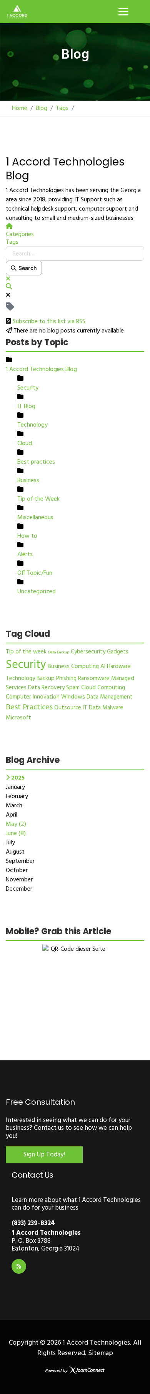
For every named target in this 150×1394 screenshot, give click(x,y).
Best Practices (29, 707)
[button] (75, 287)
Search (26, 268)
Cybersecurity (88, 651)
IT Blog (26, 407)
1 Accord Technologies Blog (41, 370)
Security (27, 388)
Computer (18, 697)
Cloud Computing (103, 687)
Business (28, 481)
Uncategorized (36, 592)
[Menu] (123, 11)
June (16, 834)
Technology (32, 425)
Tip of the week (26, 651)
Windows (73, 697)
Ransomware (94, 678)
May (16, 824)
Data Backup (58, 652)
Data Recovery (46, 687)
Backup (46, 678)
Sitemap (100, 1353)
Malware (112, 707)
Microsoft (18, 717)
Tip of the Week (38, 499)
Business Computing (73, 666)
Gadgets (117, 651)
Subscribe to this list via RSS (49, 322)
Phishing (66, 678)
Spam (73, 687)
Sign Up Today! (44, 1154)
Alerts (25, 555)
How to (27, 536)
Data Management (110, 697)
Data (95, 707)
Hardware (119, 666)
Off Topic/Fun (34, 573)
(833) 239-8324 (33, 1223)
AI (102, 666)
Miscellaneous (35, 518)
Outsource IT (70, 707)
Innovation (46, 697)
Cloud (24, 444)
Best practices (36, 462)
